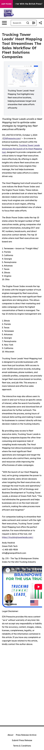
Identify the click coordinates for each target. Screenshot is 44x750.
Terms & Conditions (22, 745)
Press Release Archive (26, 735)
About (10, 735)
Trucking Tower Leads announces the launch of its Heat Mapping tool (22, 148)
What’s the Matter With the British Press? (21, 4)
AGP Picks (6, 4)
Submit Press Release (22, 740)
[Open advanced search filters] (34, 23)
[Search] (28, 23)
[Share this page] (40, 22)
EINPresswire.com (11, 138)
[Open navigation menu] (4, 22)
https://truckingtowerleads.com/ (17, 537)
